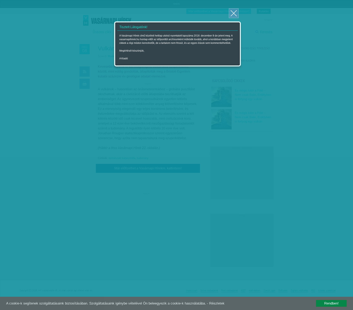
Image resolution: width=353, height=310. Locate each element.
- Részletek (216, 303)
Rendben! (331, 303)
